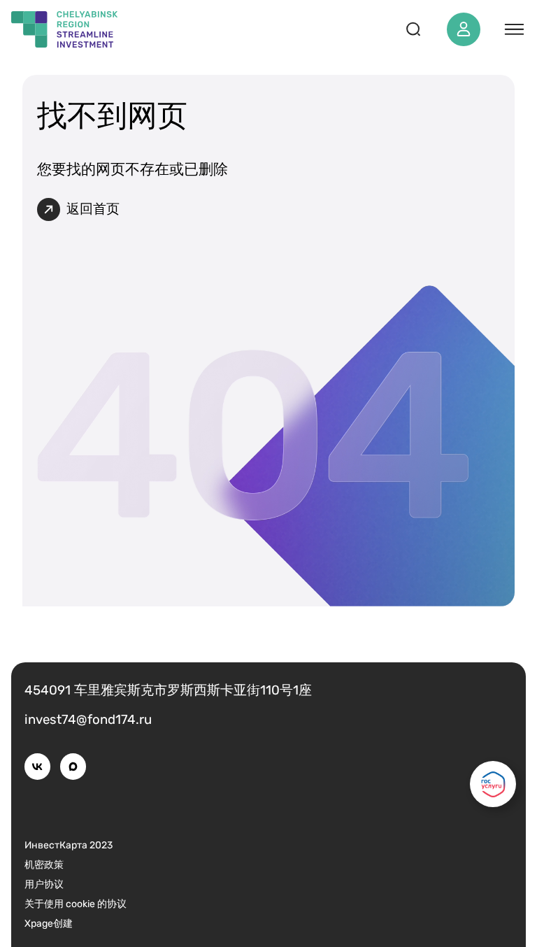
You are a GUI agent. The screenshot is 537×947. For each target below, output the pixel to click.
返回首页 (93, 209)
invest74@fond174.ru (88, 719)
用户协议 (44, 884)
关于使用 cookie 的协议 (75, 904)
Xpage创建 (48, 924)
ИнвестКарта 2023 (68, 845)
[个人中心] (463, 29)
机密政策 (44, 865)
